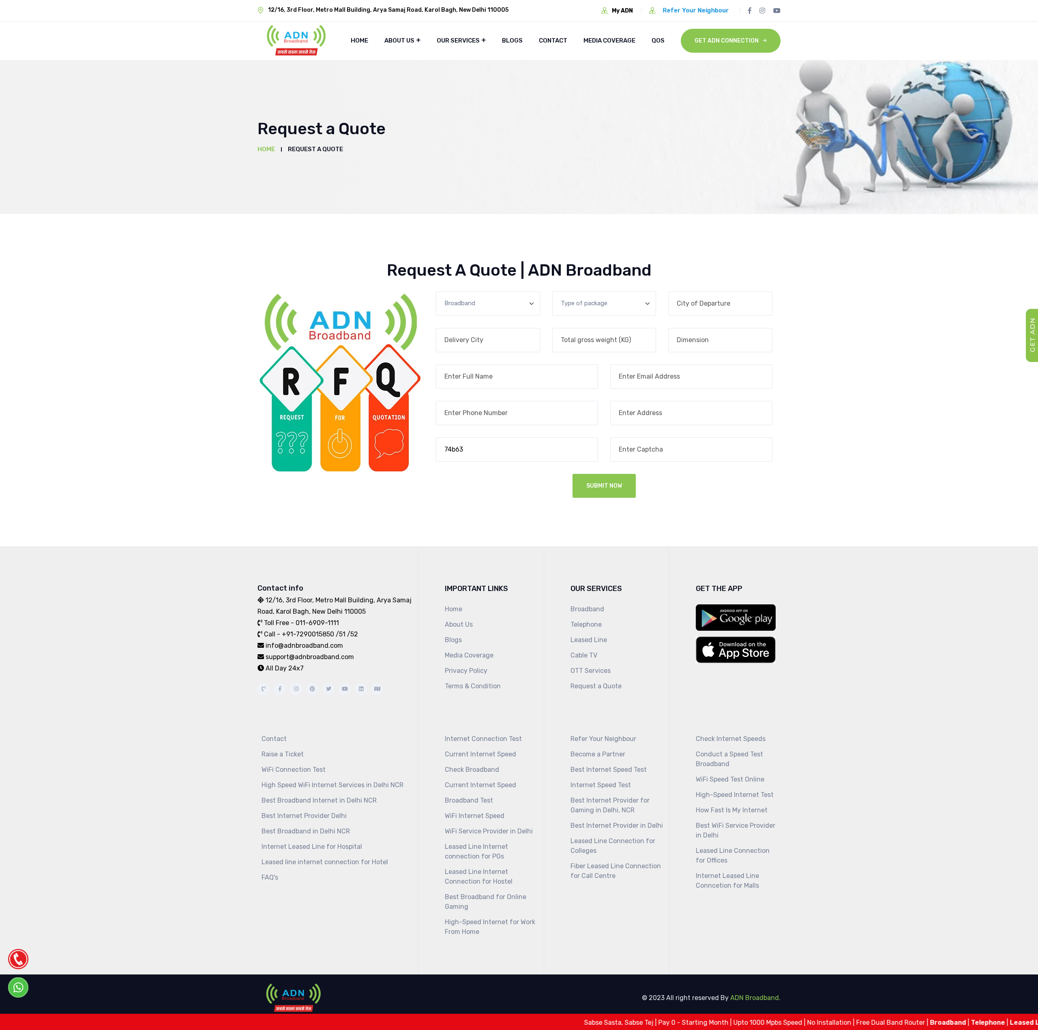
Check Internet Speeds (731, 739)
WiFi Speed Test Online (730, 779)
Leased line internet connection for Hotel (325, 862)
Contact (553, 40)
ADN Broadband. (755, 998)
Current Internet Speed (480, 754)
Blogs (512, 40)
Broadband (587, 609)
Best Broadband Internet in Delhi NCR (319, 800)
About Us (399, 40)
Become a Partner (597, 754)
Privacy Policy (466, 671)
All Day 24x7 (285, 668)
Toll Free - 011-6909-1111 (301, 623)
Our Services (458, 40)
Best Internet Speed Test (608, 769)
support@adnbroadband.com (310, 657)
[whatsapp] (18, 987)
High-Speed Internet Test (735, 795)
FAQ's (270, 877)
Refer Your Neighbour (603, 739)
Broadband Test (469, 800)
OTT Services (590, 671)
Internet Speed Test (600, 785)
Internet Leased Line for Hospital (312, 846)
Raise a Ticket (283, 754)
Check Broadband (472, 769)
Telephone (586, 624)
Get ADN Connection (727, 40)
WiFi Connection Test (294, 769)
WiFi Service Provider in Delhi (489, 831)
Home (359, 40)
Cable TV (583, 655)
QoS (658, 40)
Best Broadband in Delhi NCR (306, 831)
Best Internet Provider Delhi (304, 816)
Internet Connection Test (483, 739)
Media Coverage (609, 40)
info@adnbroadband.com (304, 645)
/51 (340, 634)
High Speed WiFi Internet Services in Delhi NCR (332, 785)
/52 (351, 634)
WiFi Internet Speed (474, 816)
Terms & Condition (473, 686)
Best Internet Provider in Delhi (616, 825)
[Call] (18, 959)
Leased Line (588, 640)
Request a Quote (596, 686)
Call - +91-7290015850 (299, 634)
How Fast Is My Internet (732, 810)
